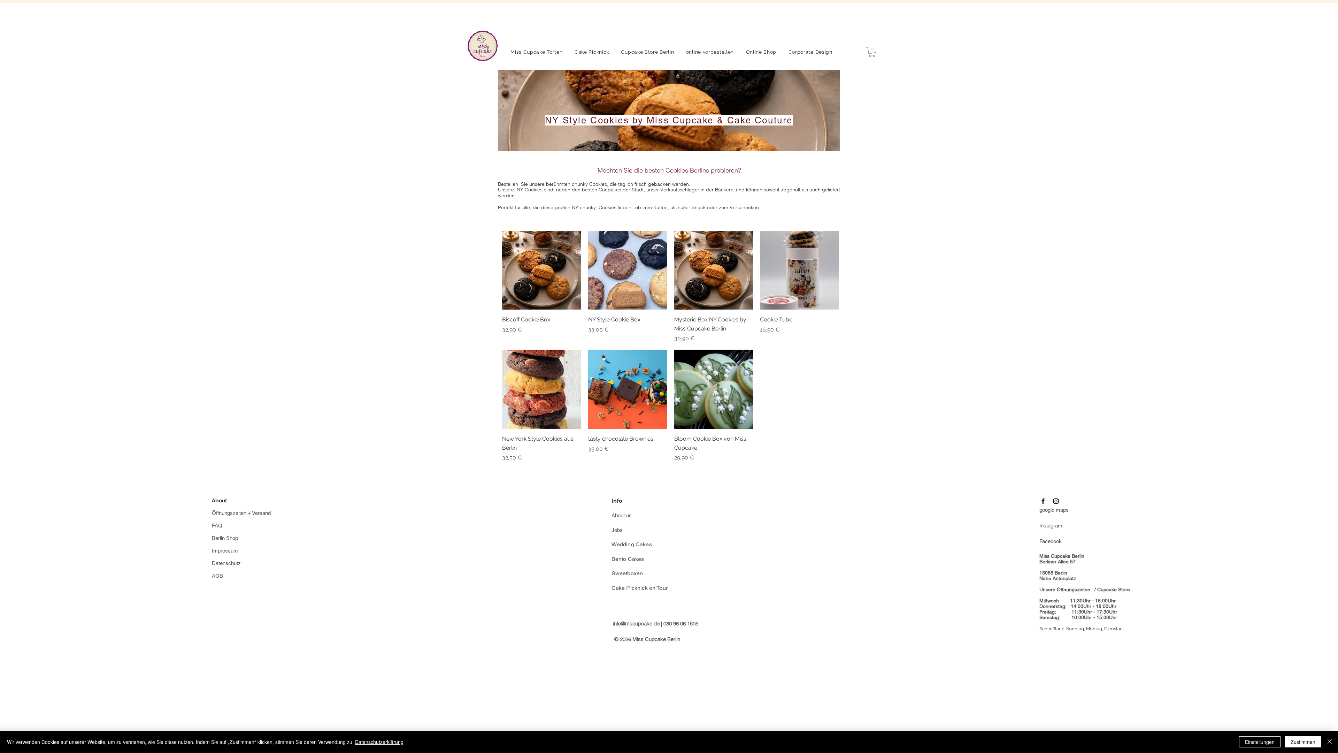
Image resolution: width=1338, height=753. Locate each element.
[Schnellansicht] (541, 270)
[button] (872, 52)
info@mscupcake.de (636, 623)
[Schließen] (1329, 741)
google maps (1054, 510)
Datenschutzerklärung (379, 741)
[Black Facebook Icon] (1043, 501)
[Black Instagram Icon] (1056, 501)
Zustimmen (1303, 741)
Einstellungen (1260, 741)
